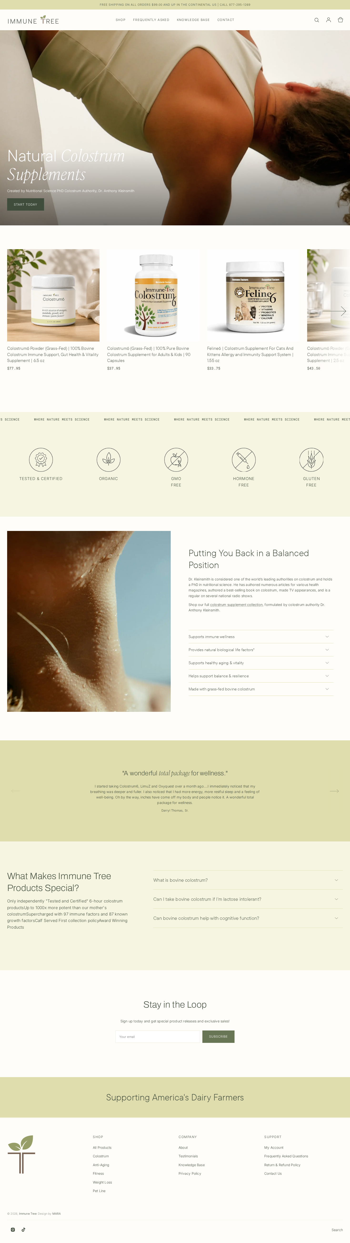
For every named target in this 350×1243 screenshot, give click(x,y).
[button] (316, 20)
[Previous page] (22, 310)
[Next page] (334, 310)
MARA (56, 1213)
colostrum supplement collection (236, 605)
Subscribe (218, 1036)
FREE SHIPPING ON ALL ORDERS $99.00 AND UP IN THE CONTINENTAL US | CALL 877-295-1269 (175, 4)
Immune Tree (28, 1213)
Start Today (25, 204)
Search (337, 1230)
